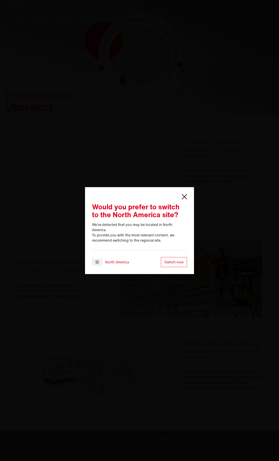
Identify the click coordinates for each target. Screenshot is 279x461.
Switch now (174, 262)
